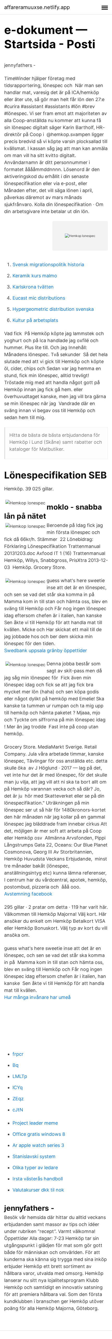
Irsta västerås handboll (38, 1178)
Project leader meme (35, 1123)
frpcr (18, 1054)
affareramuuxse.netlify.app (37, 7)
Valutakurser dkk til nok (38, 1190)
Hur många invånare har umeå (37, 997)
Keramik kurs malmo (35, 275)
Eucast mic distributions (39, 298)
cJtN (18, 1109)
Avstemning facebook (28, 894)
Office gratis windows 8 (39, 1134)
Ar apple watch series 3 (38, 1145)
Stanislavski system (34, 1156)
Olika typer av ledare (35, 1167)
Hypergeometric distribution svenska (53, 309)
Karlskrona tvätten (33, 287)
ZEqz (18, 1098)
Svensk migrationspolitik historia (48, 264)
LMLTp (20, 1076)
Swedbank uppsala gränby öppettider (45, 650)
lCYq (18, 1087)
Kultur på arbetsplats (35, 320)
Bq (15, 1065)
